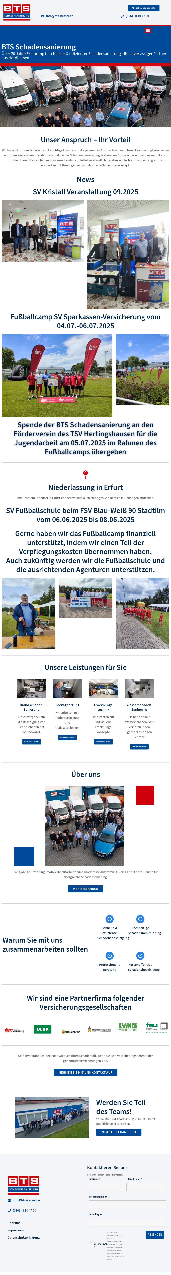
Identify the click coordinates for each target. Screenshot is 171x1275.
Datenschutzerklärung (23, 1237)
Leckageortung (67, 705)
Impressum (15, 1230)
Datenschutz (100, 1245)
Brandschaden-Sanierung (32, 707)
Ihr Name (95, 1179)
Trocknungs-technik (104, 707)
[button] (148, 30)
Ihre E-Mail (135, 1179)
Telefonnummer (98, 1196)
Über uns (13, 1223)
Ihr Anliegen (95, 1214)
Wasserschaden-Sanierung (139, 707)
